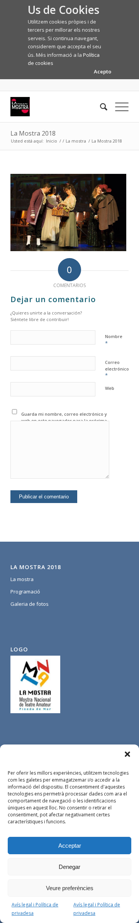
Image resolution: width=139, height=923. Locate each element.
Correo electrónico (117, 369)
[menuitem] (99, 106)
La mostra (22, 579)
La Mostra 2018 (33, 133)
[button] (127, 754)
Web (109, 388)
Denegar (69, 867)
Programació (25, 591)
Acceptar (69, 845)
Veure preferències (69, 888)
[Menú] (118, 106)
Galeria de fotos (29, 603)
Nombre (113, 340)
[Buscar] (99, 106)
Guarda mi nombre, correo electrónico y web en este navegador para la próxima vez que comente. (64, 420)
